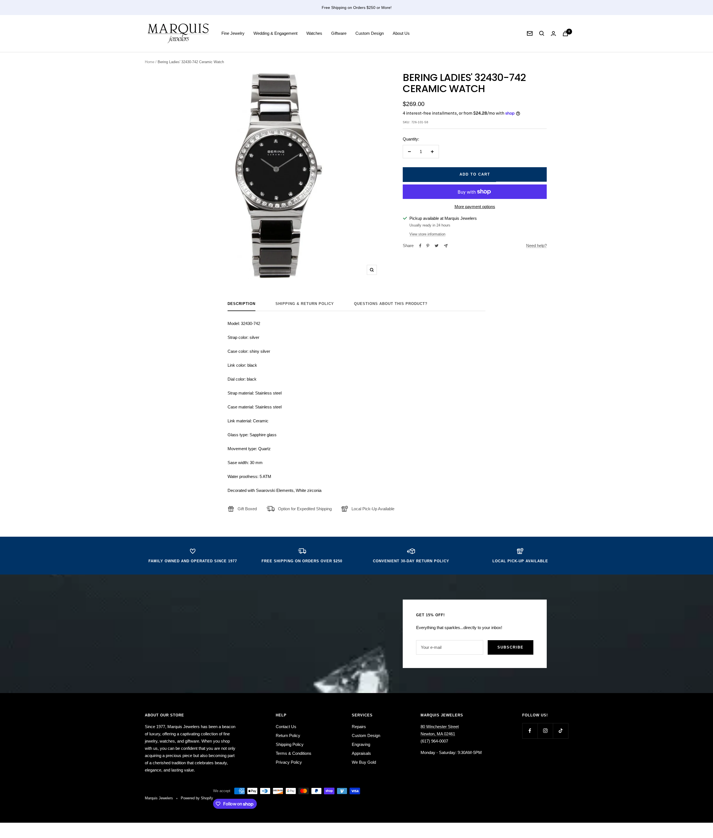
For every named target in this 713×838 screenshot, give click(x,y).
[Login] (553, 33)
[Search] (541, 33)
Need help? (536, 245)
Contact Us (286, 726)
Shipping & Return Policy (304, 304)
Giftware (338, 33)
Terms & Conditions (293, 753)
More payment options (475, 206)
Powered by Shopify (197, 798)
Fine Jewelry (233, 33)
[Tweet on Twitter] (436, 246)
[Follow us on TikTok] (560, 730)
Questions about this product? (391, 304)
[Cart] (565, 33)
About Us (401, 33)
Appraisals (361, 753)
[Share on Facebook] (420, 246)
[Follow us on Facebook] (530, 730)
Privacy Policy (289, 762)
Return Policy (288, 735)
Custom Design (369, 33)
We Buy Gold (364, 762)
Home (149, 62)
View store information (427, 234)
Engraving (361, 744)
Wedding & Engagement (275, 33)
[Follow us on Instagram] (545, 730)
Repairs (359, 726)
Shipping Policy (290, 744)
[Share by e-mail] (446, 246)
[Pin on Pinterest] (427, 246)
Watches (314, 33)
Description (241, 304)
